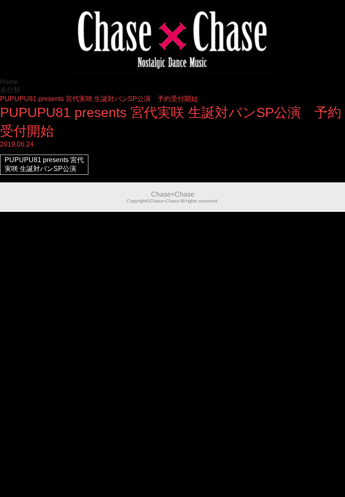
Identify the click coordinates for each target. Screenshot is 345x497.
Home (9, 82)
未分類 (10, 90)
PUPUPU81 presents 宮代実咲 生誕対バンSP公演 (44, 164)
